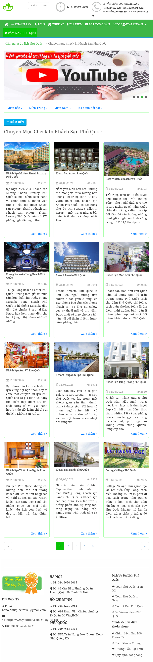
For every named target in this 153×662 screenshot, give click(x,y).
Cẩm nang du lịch (21, 33)
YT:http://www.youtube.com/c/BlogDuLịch (30, 620)
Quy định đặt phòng (128, 655)
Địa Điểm (75, 24)
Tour (41, 24)
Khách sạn (22, 24)
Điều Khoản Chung (128, 643)
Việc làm (120, 24)
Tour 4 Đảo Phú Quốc (129, 606)
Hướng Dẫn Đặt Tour (129, 649)
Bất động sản (99, 24)
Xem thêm (38, 234)
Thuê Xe (57, 24)
